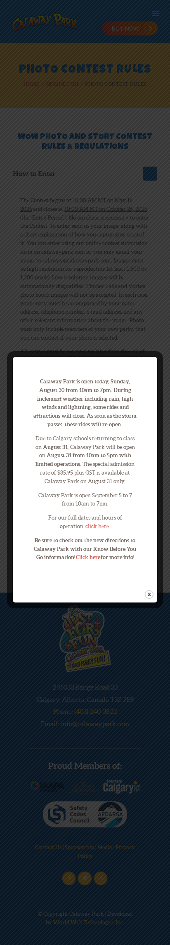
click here (97, 526)
